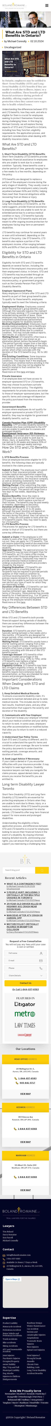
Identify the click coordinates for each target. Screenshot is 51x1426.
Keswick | (31, 1394)
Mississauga (31, 1406)
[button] (47, 5)
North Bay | (41, 1394)
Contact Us (25, 983)
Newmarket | (11, 1394)
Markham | (25, 1403)
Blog (16, 18)
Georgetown (37, 1400)
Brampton (19, 1406)
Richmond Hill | (15, 1400)
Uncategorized (31, 18)
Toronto (44, 1403)
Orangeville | (13, 1397)
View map (25, 1094)
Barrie (15, 1403)
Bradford (21, 1394)
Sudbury (26, 1400)
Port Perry (38, 1397)
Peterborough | (26, 1397)
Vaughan (7, 1403)
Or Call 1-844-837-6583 (25, 990)
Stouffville (34, 1403)
